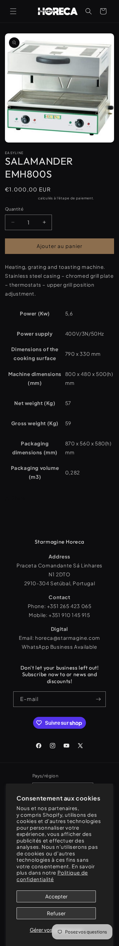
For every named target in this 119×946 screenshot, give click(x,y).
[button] (13, 11)
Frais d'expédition (21, 198)
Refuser (56, 913)
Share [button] (18, 498)
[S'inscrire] (98, 699)
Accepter (56, 896)
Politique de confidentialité (52, 875)
